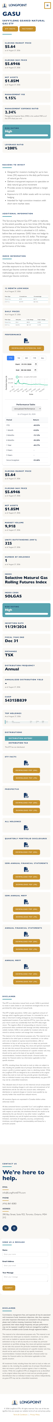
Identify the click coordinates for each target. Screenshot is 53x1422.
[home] (14, 5)
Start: (17, 364)
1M (18, 358)
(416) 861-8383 (9, 1203)
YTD (10, 358)
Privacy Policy (35, 1415)
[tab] (26, 738)
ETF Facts (10, 29)
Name (4, 1250)
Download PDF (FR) (26, 778)
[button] (47, 5)
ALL (42, 358)
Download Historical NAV (26, 348)
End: (18, 370)
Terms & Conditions (20, 1415)
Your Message (7, 1273)
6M (26, 358)
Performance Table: (25, 404)
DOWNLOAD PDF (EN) (26, 852)
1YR (34, 358)
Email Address (8, 1261)
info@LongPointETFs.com (14, 1192)
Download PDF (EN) (26, 770)
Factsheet (27, 29)
